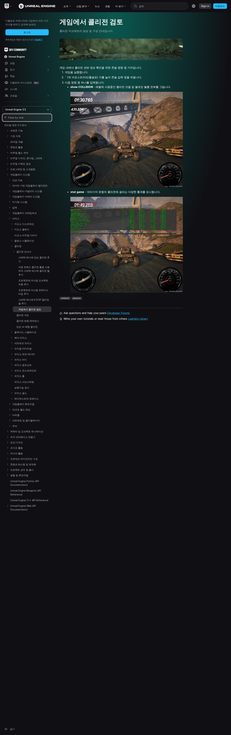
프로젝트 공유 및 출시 (22, 469)
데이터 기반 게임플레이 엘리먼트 (30, 185)
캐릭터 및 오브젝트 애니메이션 (26, 431)
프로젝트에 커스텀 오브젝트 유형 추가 (33, 282)
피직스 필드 (20, 393)
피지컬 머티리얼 (23, 348)
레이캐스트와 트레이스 (26, 398)
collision (65, 298)
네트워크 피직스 (23, 343)
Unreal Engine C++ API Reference (29, 500)
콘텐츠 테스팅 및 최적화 (23, 464)
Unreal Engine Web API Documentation (23, 507)
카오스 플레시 (21, 229)
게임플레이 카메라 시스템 (26, 196)
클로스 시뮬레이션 (24, 240)
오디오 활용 (16, 447)
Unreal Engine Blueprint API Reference (25, 492)
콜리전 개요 (22, 315)
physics (77, 298)
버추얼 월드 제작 (19, 152)
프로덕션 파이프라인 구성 (24, 458)
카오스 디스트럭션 (24, 224)
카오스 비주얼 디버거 (25, 235)
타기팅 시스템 (19, 202)
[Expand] (7, 130)
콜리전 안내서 (23, 251)
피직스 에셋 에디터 (24, 354)
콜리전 (17, 246)
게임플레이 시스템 (20, 174)
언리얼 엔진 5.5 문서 (15, 125)
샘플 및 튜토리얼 (19, 475)
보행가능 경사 (21, 387)
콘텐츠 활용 (16, 147)
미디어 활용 (16, 453)
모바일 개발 (16, 141)
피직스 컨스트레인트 (25, 370)
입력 (14, 207)
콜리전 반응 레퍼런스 (27, 320)
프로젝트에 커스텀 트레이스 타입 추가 (33, 292)
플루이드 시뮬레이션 (25, 332)
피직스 (15, 218)
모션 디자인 (16, 442)
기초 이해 (15, 136)
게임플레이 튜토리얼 (23, 404)
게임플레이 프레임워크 (24, 213)
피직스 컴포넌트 (23, 365)
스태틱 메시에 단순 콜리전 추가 (34, 259)
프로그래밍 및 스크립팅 (22, 169)
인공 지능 (17, 180)
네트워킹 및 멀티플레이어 (26, 420)
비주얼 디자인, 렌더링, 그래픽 (26, 158)
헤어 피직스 (20, 337)
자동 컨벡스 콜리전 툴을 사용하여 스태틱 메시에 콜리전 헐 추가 (34, 271)
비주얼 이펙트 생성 (20, 163)
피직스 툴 (19, 376)
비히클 (15, 415)
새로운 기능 (16, 130)
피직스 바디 (20, 359)
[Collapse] (7, 174)
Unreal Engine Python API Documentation (24, 483)
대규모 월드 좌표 (21, 409)
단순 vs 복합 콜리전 (27, 326)
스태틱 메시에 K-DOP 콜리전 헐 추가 (33, 301)
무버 (14, 426)
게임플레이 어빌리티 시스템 (27, 191)
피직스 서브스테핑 (24, 381)
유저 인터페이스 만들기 (22, 437)
